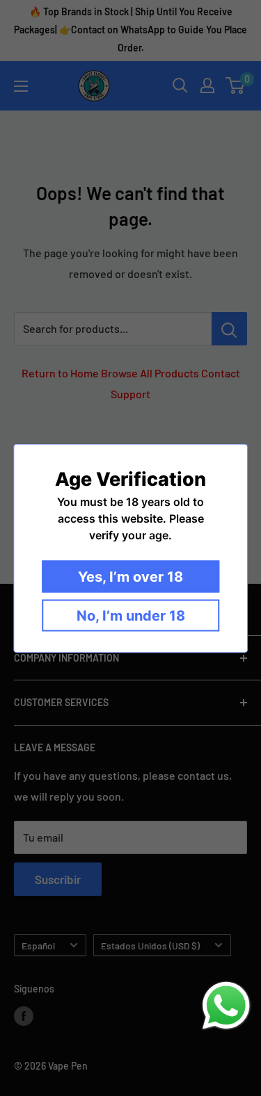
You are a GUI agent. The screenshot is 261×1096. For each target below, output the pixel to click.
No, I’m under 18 (131, 615)
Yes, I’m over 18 (130, 576)
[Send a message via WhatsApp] (226, 1005)
